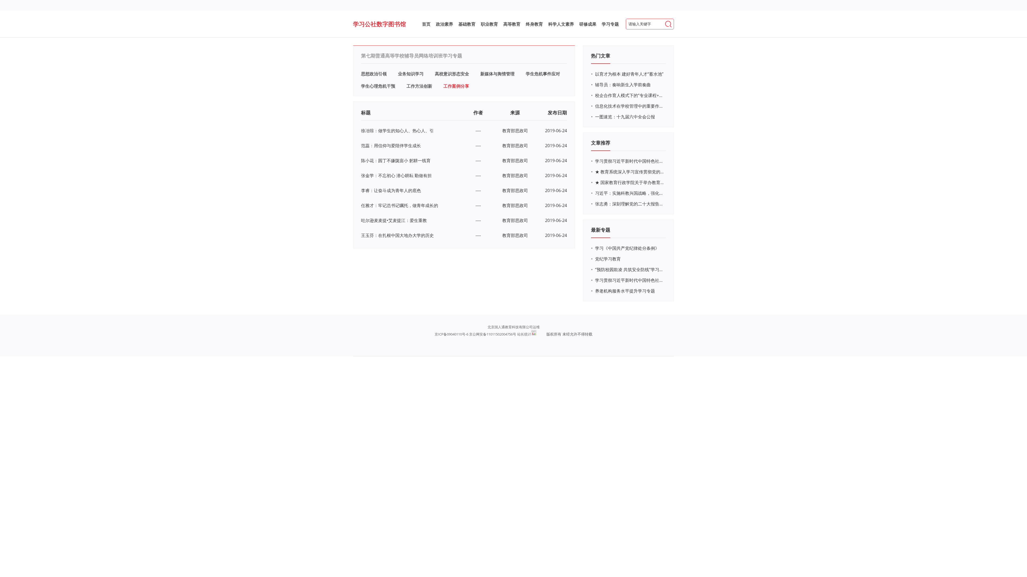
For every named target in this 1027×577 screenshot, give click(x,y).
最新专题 (600, 230)
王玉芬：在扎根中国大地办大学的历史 (397, 235)
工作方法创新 (419, 86)
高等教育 (511, 24)
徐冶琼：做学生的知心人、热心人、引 (397, 131)
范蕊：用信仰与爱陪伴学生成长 (391, 146)
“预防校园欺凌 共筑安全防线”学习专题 (630, 269)
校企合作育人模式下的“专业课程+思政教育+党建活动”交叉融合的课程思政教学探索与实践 (630, 95)
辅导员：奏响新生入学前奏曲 (623, 85)
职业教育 (489, 24)
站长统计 (524, 334)
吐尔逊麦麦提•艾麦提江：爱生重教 (394, 220)
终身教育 (534, 24)
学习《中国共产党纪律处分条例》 (627, 248)
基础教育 (467, 24)
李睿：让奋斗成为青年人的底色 (391, 190)
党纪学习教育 (608, 259)
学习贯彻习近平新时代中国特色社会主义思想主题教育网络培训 (630, 161)
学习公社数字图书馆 (379, 24)
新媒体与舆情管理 (497, 74)
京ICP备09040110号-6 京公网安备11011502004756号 (475, 334)
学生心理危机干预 (378, 86)
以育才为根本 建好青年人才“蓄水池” (629, 74)
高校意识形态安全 (452, 74)
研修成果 (587, 24)
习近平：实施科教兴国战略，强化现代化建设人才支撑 (630, 193)
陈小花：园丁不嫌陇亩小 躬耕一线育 (396, 160)
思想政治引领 (374, 74)
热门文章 (600, 55)
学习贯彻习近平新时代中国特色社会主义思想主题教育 (630, 280)
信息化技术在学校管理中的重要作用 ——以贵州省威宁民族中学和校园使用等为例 (630, 106)
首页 (426, 24)
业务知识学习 (411, 74)
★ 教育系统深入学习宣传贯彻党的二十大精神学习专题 (630, 172)
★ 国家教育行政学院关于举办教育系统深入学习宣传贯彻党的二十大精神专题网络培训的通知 (630, 182)
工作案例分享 (456, 86)
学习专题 (610, 24)
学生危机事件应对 (543, 74)
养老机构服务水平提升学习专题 (625, 291)
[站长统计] (534, 333)
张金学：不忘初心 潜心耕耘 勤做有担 (396, 175)
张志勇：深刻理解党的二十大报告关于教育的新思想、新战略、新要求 (630, 204)
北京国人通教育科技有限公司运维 (514, 327)
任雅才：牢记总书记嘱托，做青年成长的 (399, 205)
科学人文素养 (561, 24)
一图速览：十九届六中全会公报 (625, 117)
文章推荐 (600, 142)
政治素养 (444, 24)
